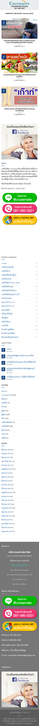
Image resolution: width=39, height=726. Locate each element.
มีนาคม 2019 (6, 520)
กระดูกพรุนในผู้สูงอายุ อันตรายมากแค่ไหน (20, 355)
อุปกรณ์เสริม (6, 310)
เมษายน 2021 (6, 453)
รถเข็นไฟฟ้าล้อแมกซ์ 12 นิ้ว (11, 294)
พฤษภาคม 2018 (7, 531)
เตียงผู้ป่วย (5, 318)
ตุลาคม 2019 (6, 496)
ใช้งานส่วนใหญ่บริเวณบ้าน (10, 337)
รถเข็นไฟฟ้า (6, 426)
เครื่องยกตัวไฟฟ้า (7, 314)
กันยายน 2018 (6, 527)
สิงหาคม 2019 (6, 504)
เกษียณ (4, 438)
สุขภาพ (4, 430)
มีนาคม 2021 (6, 457)
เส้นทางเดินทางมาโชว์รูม (20, 565)
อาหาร (4, 434)
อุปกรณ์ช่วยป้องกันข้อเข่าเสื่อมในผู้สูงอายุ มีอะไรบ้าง (20, 369)
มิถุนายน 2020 (6, 477)
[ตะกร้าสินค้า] (35, 4)
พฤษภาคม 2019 (7, 516)
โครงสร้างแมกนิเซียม (8, 333)
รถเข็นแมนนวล (6, 279)
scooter (4, 263)
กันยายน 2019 (6, 500)
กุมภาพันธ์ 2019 (7, 524)
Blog (19, 716)
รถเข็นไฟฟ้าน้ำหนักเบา (9, 290)
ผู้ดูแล (3, 411)
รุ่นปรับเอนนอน (6, 298)
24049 (9, 349)
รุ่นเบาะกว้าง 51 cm (8, 302)
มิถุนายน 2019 (6, 512)
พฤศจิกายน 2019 (7, 492)
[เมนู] (3, 4)
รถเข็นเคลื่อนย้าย (7, 422)
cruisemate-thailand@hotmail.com (21, 247)
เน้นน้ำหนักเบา (6, 322)
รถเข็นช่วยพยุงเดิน (8, 267)
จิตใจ (3, 399)
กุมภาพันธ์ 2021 (7, 461)
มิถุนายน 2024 (6, 450)
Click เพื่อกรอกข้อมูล (18, 242)
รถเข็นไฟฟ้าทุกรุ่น (7, 286)
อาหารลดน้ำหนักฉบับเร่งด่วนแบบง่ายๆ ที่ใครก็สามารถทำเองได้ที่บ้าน (19, 75)
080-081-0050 (15, 232)
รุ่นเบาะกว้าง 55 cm (8, 306)
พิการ (3, 418)
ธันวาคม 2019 (6, 488)
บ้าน (3, 407)
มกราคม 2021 (6, 465)
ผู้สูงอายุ (4, 414)
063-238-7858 (22, 237)
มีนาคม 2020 (6, 481)
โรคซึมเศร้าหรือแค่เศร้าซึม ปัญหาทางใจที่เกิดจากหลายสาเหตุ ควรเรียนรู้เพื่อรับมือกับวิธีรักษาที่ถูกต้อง (19, 41)
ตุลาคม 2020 (6, 473)
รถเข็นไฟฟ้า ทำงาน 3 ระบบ (11, 283)
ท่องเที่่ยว (5, 403)
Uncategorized (7, 395)
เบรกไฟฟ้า (5, 325)
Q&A (3, 391)
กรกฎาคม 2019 (7, 508)
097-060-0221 (15, 227)
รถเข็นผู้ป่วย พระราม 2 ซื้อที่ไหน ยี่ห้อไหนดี (20, 377)
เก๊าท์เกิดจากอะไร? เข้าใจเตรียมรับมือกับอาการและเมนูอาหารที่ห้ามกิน (19, 110)
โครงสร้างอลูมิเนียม (8, 329)
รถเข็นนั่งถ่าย (6, 271)
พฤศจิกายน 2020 (7, 469)
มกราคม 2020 (6, 485)
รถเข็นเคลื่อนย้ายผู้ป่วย (9, 275)
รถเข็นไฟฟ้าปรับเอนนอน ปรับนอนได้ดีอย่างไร (21, 362)
